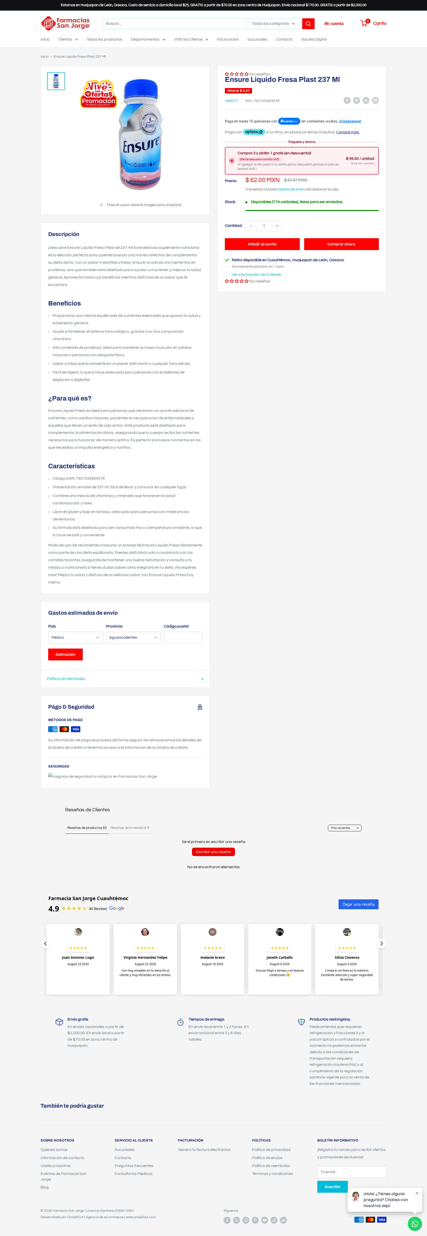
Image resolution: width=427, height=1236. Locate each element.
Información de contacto (62, 1158)
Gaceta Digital (314, 39)
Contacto (284, 39)
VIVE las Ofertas (188, 39)
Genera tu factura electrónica (204, 1150)
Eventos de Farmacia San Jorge (63, 1176)
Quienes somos (54, 1150)
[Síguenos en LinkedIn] (283, 1220)
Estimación (65, 654)
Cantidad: (233, 226)
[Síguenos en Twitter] (236, 1220)
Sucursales (257, 39)
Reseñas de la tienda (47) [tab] (129, 828)
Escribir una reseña (213, 852)
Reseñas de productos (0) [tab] (87, 828)
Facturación (228, 39)
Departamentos (145, 39)
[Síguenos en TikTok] (274, 1220)
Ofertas (65, 39)
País (52, 626)
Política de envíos (267, 1158)
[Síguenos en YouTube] (264, 1220)
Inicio (45, 39)
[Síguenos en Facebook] (227, 1220)
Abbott (231, 101)
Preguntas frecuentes (134, 1166)
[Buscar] (308, 23)
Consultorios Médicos (133, 1174)
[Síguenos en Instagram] (245, 1220)
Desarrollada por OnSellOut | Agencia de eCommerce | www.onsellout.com (98, 1217)
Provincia (114, 626)
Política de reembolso (66, 679)
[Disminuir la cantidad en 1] (251, 226)
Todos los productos (104, 39)
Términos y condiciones (272, 1174)
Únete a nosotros (56, 1166)
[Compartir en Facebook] (347, 100)
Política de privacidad (271, 1150)
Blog (45, 1187)
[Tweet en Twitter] (366, 100)
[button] (237, 281)
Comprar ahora (341, 244)
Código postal (176, 626)
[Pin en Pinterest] (356, 100)
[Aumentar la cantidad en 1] (277, 226)
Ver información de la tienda (256, 275)
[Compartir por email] (375, 100)
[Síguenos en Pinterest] (255, 1220)
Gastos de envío (291, 189)
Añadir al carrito (262, 244)
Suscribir (333, 1187)
